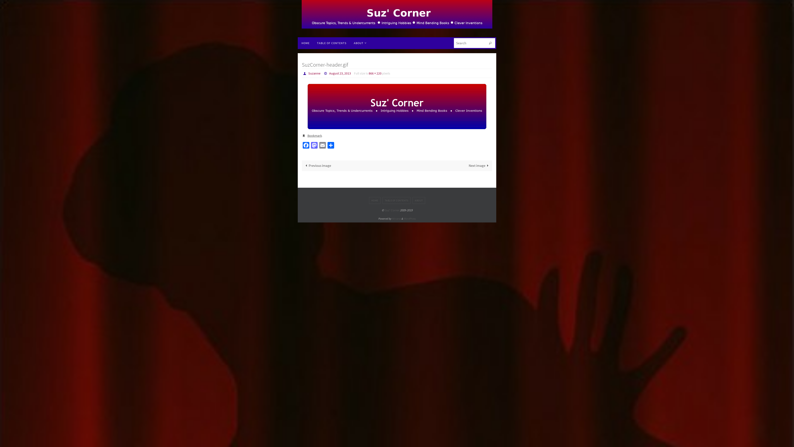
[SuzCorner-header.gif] (397, 106)
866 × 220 (375, 73)
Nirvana (396, 218)
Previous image (320, 165)
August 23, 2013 (340, 73)
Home (374, 200)
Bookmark (314, 135)
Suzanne (314, 73)
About (419, 200)
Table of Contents (396, 200)
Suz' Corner (392, 210)
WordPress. (410, 218)
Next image (477, 165)
